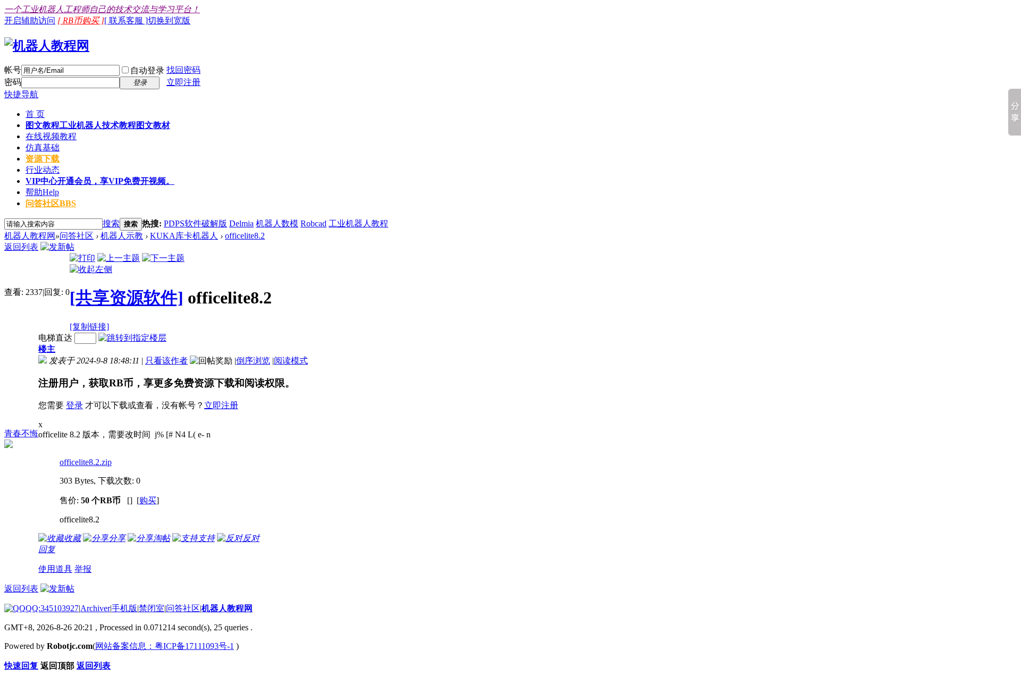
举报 (82, 568)
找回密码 (183, 69)
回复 (46, 549)
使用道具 (55, 568)
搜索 (111, 223)
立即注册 (183, 82)
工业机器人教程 (358, 223)
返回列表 (21, 246)
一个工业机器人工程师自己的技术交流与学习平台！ (102, 9)
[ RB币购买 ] (80, 20)
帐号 (12, 69)
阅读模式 (291, 360)
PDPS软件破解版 (195, 223)
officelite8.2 (245, 235)
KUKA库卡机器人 (184, 235)
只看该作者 (166, 360)
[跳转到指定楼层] (132, 337)
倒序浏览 (253, 360)
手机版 (124, 608)
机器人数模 (277, 223)
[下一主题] (163, 258)
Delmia (241, 223)
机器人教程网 (29, 235)
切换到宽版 (169, 20)
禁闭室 (151, 608)
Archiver (95, 608)
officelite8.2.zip (86, 462)
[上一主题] (118, 258)
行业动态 (43, 169)
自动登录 (147, 70)
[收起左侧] (91, 269)
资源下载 (43, 158)
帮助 (42, 192)
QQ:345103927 (52, 608)
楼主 (46, 348)
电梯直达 (55, 337)
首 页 (35, 114)
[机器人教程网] (46, 46)
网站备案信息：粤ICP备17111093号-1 (164, 645)
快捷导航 (21, 94)
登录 (74, 405)
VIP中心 (100, 180)
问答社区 (51, 203)
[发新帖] (57, 246)
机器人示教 (122, 235)
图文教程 (98, 125)
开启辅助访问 (29, 20)
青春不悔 (21, 433)
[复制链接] (89, 326)
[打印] (82, 258)
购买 (147, 500)
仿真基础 (43, 147)
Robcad (313, 223)
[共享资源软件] (126, 297)
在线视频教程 (51, 136)
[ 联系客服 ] (126, 20)
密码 (12, 82)
